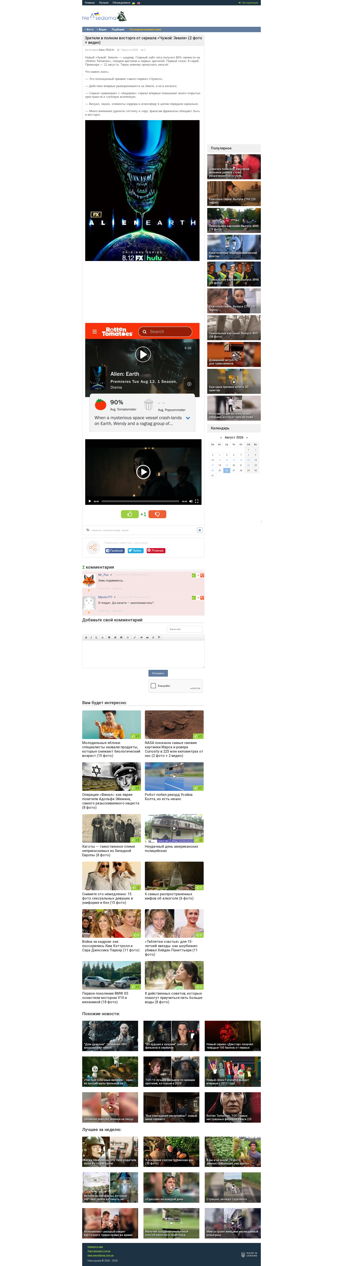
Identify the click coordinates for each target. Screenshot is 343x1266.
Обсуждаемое (121, 2)
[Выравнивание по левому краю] (109, 637)
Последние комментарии (145, 29)
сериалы (96, 530)
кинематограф (111, 530)
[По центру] (115, 637)
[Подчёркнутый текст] (97, 637)
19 (226, 465)
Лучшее (103, 2)
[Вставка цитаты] (147, 637)
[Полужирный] (86, 637)
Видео (103, 29)
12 (226, 460)
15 (248, 460)
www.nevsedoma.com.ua (100, 1255)
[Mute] (191, 501)
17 (212, 465)
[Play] (90, 501)
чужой (124, 530)
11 (219, 460)
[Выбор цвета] (135, 637)
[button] (143, 472)
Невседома (110, 20)
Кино (102, 49)
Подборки (118, 29)
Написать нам (95, 1247)
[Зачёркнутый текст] (103, 637)
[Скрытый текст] (141, 637)
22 (248, 465)
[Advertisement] (143, 290)
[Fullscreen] (196, 501)
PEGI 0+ (110, 49)
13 (234, 460)
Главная (90, 2)
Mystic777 (105, 597)
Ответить (104, 588)
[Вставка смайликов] (128, 637)
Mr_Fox (103, 575)
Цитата (117, 588)
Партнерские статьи (99, 1251)
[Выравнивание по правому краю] (121, 637)
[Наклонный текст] (91, 637)
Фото (90, 29)
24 (212, 470)
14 (241, 460)
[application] (143, 472)
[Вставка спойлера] (159, 637)
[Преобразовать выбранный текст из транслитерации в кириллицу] (153, 637)
